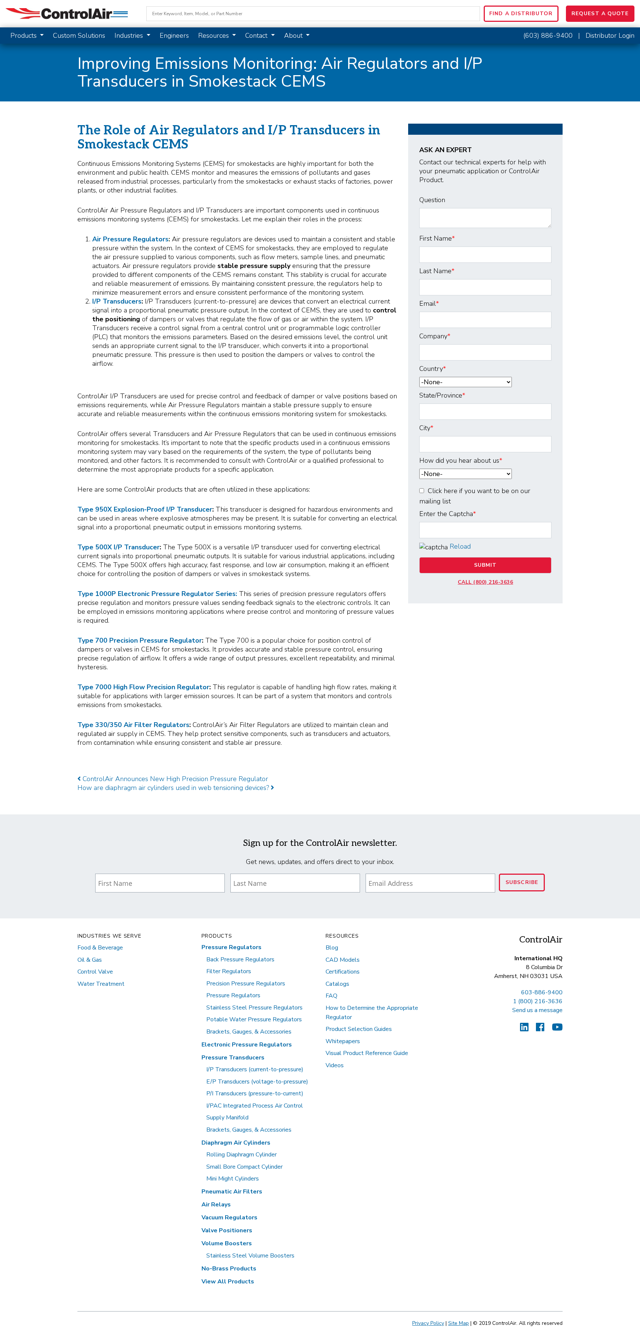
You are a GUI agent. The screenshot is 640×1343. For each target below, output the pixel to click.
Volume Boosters (226, 1243)
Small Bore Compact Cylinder (244, 1167)
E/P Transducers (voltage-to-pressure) (257, 1082)
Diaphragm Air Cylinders (235, 1143)
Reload (460, 546)
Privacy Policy (428, 1323)
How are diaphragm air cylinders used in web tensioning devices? (174, 787)
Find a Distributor (521, 13)
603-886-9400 (542, 992)
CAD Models (343, 960)
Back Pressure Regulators (240, 959)
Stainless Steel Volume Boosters (250, 1256)
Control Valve (95, 972)
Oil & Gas (89, 960)
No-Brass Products (228, 1269)
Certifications (343, 972)
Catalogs (337, 984)
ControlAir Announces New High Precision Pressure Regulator (174, 778)
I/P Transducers (116, 301)
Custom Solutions (79, 35)
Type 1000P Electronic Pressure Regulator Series (156, 593)
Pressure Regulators (231, 947)
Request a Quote (600, 13)
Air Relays (216, 1204)
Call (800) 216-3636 (485, 582)
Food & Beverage (100, 948)
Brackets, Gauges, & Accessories (248, 1032)
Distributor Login (610, 35)
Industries (129, 35)
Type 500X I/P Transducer (118, 547)
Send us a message (537, 1010)
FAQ (331, 996)
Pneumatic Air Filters (231, 1192)
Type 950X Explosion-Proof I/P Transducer (144, 509)
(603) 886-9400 (548, 35)
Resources (214, 35)
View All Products (227, 1281)
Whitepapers (343, 1041)
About (294, 35)
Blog (332, 948)
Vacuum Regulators (229, 1217)
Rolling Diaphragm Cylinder (241, 1155)
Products (24, 35)
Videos (335, 1065)
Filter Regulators (228, 971)
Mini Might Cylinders (232, 1179)
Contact (257, 35)
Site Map (458, 1323)
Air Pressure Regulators (130, 239)
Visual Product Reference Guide (367, 1053)
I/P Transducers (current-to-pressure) (254, 1069)
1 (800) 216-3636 (538, 1001)
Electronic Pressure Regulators (246, 1045)
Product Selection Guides (359, 1029)
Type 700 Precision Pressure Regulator (139, 640)
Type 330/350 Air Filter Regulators (133, 724)
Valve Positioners (226, 1230)
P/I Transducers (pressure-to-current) (254, 1093)
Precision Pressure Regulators (245, 983)
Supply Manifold (227, 1117)
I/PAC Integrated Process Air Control (254, 1106)
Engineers (174, 35)
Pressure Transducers (232, 1058)
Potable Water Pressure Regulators (254, 1019)
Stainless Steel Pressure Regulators (254, 1008)
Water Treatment (100, 984)
